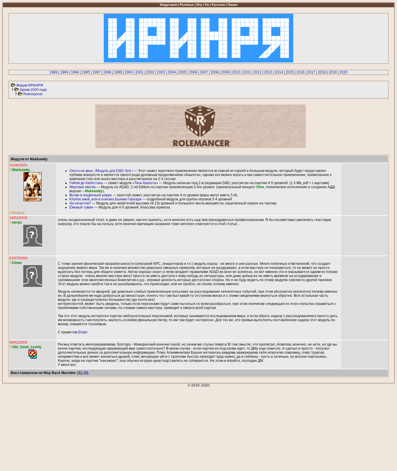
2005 (182, 72)
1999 (118, 72)
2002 (150, 72)
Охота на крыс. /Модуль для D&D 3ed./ (101, 171)
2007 (204, 72)
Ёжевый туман (81, 207)
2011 (247, 72)
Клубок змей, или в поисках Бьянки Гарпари (105, 199)
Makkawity (21, 170)
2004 (172, 72)
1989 (53, 72)
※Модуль (17, 213)
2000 (129, 72)
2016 (300, 72)
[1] (79, 373)
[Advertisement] (176, 428)
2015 (290, 72)
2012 (257, 72)
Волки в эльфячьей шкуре (90, 195)
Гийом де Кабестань (86, 183)
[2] (86, 373)
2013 (268, 72)
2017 (311, 72)
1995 (86, 72)
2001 (139, 72)
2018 (322, 72)
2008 (215, 72)
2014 (279, 72)
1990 (64, 72)
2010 (236, 72)
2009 (225, 72)
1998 (107, 72)
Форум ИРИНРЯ (29, 85)
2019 (333, 72)
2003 (161, 72)
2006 (193, 72)
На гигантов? (80, 203)
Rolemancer (33, 94)
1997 (96, 72)
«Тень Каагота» (145, 183)
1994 (75, 72)
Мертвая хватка (82, 187)
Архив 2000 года (33, 90)
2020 (343, 72)
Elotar (82, 332)
